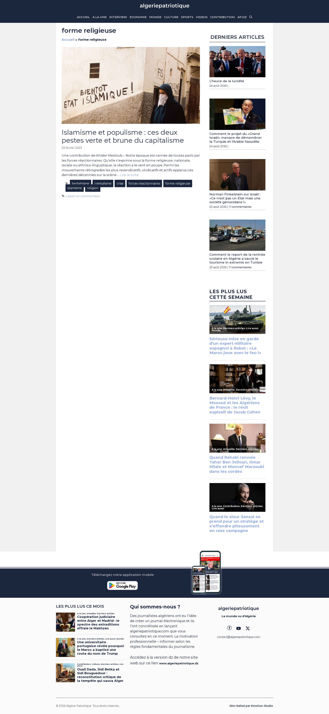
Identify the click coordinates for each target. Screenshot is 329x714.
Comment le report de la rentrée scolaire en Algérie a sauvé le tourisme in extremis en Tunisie (237, 258)
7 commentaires (240, 207)
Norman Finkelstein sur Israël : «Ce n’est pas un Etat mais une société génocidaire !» (235, 198)
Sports (187, 17)
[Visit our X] (248, 628)
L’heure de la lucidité (226, 81)
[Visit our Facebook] (229, 628)
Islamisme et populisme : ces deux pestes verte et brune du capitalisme (123, 136)
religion (92, 188)
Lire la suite (129, 175)
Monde (155, 17)
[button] (251, 17)
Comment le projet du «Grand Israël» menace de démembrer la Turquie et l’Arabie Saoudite (235, 137)
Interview (118, 17)
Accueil (83, 17)
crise (120, 183)
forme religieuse (177, 183)
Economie (138, 17)
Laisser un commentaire (83, 196)
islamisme (74, 188)
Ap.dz (242, 17)
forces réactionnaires (144, 183)
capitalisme (102, 183)
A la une (100, 17)
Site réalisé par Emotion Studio (251, 706)
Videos (202, 17)
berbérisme (80, 183)
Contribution (222, 17)
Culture (171, 17)
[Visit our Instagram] (239, 628)
